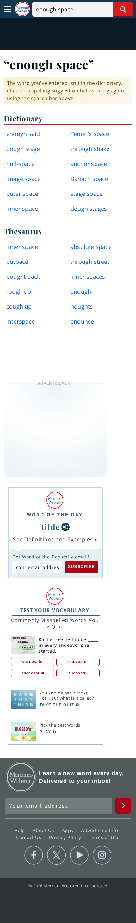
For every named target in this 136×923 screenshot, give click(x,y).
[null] (65, 527)
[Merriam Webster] (55, 500)
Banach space (89, 178)
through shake (90, 149)
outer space (22, 193)
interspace (20, 321)
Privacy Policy (66, 837)
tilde (50, 526)
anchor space (89, 164)
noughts (82, 306)
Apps (68, 830)
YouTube (79, 855)
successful (33, 662)
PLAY (45, 732)
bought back (23, 276)
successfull (33, 673)
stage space (86, 193)
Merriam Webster (21, 777)
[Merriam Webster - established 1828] (22, 9)
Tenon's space (90, 134)
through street (90, 261)
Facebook (33, 855)
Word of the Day (55, 514)
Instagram (102, 855)
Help (20, 830)
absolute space (91, 246)
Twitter (56, 855)
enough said (23, 134)
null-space (20, 164)
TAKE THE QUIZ (57, 705)
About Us (44, 830)
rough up (18, 291)
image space (23, 178)
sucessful (78, 673)
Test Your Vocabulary (54, 610)
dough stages (89, 208)
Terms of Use (104, 837)
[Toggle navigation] (7, 9)
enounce (82, 321)
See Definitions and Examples (53, 539)
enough (81, 291)
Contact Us (29, 837)
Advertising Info (100, 830)
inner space (22, 208)
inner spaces (88, 276)
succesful (78, 662)
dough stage (23, 149)
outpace (17, 261)
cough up (19, 306)
